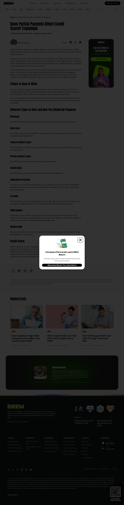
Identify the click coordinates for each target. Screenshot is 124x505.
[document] (62, 252)
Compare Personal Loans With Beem (62, 253)
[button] (80, 240)
